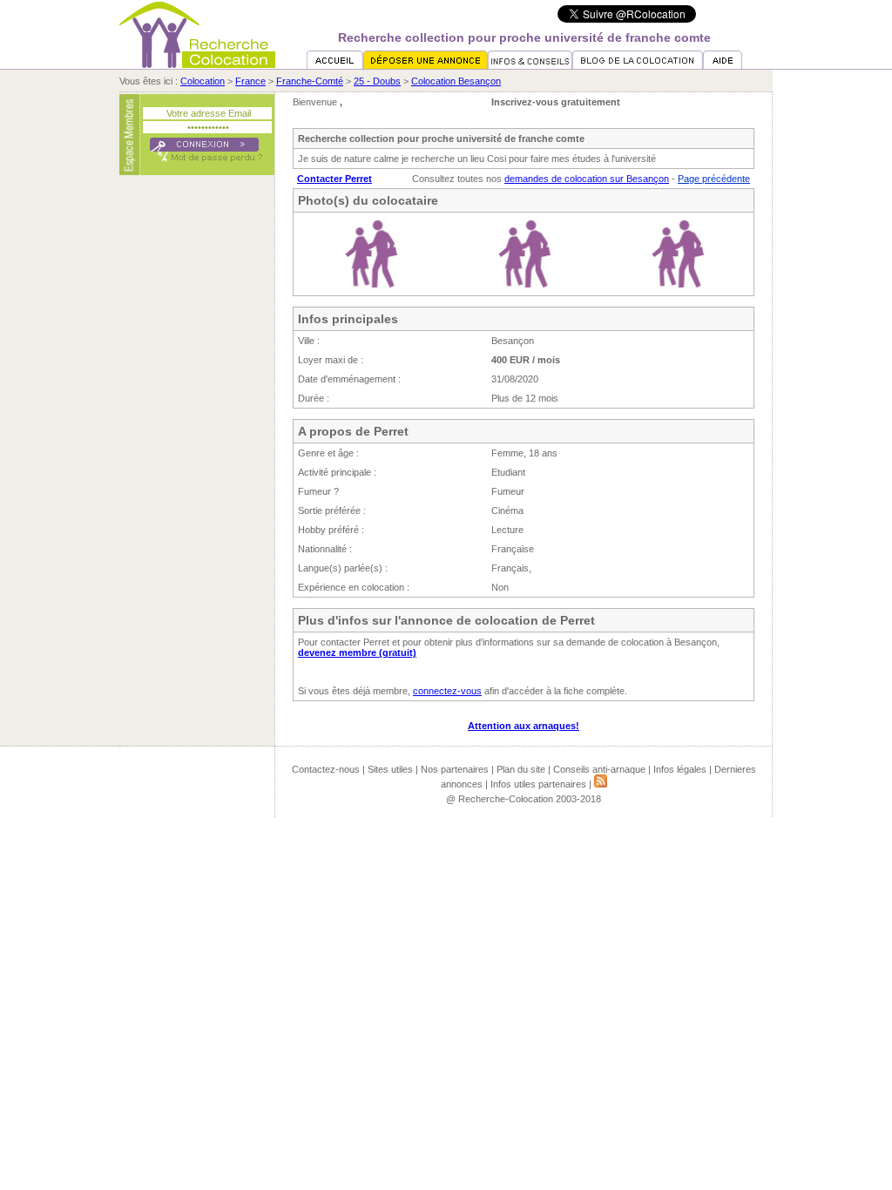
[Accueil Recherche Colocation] (335, 65)
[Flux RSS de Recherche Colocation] (600, 784)
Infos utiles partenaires (538, 784)
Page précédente (714, 178)
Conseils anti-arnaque (599, 769)
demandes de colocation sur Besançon (586, 178)
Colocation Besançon (456, 81)
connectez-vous (447, 691)
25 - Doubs (377, 81)
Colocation (202, 81)
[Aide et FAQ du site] (722, 65)
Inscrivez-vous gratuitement (555, 102)
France (250, 81)
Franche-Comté (309, 81)
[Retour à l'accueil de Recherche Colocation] (197, 64)
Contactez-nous (326, 769)
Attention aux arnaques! (523, 725)
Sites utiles (390, 769)
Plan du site (521, 769)
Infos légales (679, 769)
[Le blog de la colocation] (637, 65)
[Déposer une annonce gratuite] (425, 65)
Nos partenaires (455, 769)
